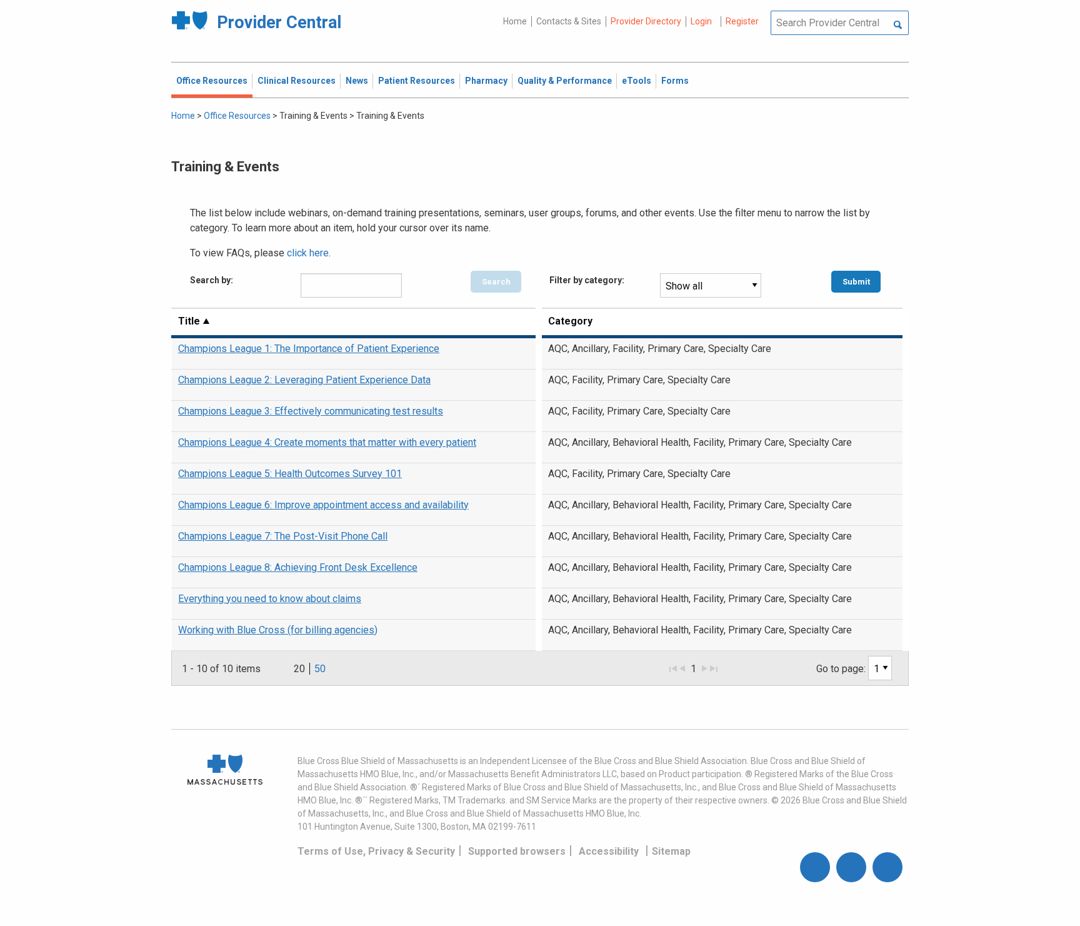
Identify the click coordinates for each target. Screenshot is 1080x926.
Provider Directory (646, 21)
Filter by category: (586, 280)
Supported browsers (517, 851)
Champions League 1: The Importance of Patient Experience (308, 349)
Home (515, 21)
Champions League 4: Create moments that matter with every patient (327, 442)
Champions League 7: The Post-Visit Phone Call (283, 536)
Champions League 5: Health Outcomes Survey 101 (290, 474)
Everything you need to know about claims (269, 599)
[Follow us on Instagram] (851, 867)
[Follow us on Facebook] (815, 867)
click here (308, 253)
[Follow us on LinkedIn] (887, 867)
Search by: (211, 280)
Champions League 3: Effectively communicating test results (310, 411)
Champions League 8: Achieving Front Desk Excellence (298, 567)
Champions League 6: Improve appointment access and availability (323, 505)
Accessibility (609, 851)
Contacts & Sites (568, 21)
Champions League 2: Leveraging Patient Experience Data (304, 380)
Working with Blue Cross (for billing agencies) (278, 630)
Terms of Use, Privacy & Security (376, 851)
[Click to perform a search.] (898, 26)
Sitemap (671, 851)
